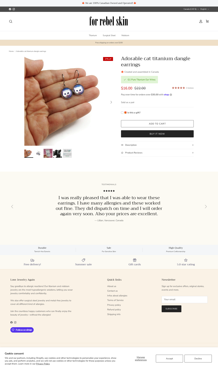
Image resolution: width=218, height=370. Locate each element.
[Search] (10, 21)
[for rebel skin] (109, 21)
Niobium (125, 35)
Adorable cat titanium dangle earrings (31, 51)
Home (11, 51)
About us (111, 286)
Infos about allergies (117, 295)
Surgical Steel (109, 35)
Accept (169, 358)
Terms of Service (115, 300)
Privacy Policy (43, 363)
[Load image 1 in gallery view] (69, 101)
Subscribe (172, 308)
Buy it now (157, 133)
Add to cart (157, 123)
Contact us (112, 290)
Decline (198, 358)
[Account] (200, 21)
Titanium (93, 35)
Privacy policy (114, 304)
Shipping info (113, 314)
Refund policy (114, 309)
